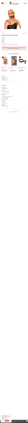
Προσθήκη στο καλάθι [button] (4, 70)
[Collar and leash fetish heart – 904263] (22, 61)
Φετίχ (17, 47)
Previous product (24, 32)
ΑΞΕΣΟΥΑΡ (11, 66)
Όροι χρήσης (4, 100)
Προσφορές (3, 89)
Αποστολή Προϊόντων (5, 88)
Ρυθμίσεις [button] (3, 420)
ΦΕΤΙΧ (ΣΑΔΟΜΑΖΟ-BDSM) (12, 48)
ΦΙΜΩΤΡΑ (19, 47)
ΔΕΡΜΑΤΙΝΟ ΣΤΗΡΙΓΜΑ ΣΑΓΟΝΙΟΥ (13, 67)
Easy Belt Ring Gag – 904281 (4, 67)
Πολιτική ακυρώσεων (5, 97)
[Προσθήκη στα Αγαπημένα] (8, 68)
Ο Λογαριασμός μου (4, 103)
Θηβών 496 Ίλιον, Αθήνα (5, 77)
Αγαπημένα (3, 104)
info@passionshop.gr (5, 79)
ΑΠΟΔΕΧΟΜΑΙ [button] (7, 420)
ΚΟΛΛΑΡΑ (20, 66)
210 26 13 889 (4, 78)
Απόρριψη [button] (27, 421)
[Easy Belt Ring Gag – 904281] (5, 61)
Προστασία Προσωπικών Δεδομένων (7, 96)
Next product (25, 32)
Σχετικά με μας (4, 87)
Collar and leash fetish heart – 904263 (22, 67)
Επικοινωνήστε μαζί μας (5, 93)
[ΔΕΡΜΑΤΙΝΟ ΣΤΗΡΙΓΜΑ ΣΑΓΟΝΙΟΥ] (14, 61)
